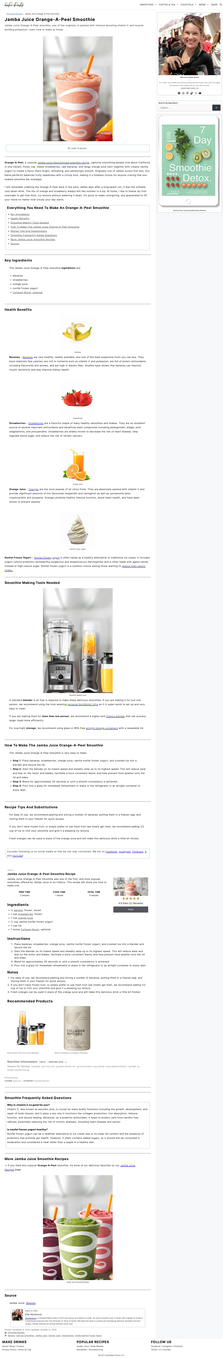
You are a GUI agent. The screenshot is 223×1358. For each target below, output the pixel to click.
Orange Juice (54, 1335)
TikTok (154, 1349)
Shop (214, 4)
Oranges (34, 489)
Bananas (28, 357)
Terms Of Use (24, 1349)
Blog (12, 1346)
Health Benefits (20, 218)
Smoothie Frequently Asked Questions (34, 235)
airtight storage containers (102, 728)
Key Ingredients (20, 214)
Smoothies (146, 4)
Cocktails (187, 4)
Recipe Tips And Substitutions (29, 231)
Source (15, 243)
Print (130, 909)
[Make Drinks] (14, 4)
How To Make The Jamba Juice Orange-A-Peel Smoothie (45, 226)
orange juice (25, 918)
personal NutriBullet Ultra (82, 704)
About (5, 1346)
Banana (11, 1335)
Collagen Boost (30, 929)
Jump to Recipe (78, 148)
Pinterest (137, 851)
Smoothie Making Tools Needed (30, 222)
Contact (20, 1346)
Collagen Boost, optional (28, 292)
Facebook (111, 851)
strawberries (25, 914)
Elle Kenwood (30, 1318)
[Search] (216, 108)
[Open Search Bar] (221, 4)
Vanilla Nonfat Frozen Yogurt (88, 1335)
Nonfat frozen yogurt (47, 557)
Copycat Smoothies (25, 1335)
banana (18, 910)
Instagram (125, 851)
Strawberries (36, 423)
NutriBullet (82, 1349)
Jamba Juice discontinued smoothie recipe (63, 162)
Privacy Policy (9, 1349)
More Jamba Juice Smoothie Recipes (33, 239)
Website (31, 1303)
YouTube (17, 855)
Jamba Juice (41, 1335)
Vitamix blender (115, 716)
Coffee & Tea (167, 4)
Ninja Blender (97, 1346)
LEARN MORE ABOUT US (190, 88)
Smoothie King (96, 1349)
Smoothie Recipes (15, 14)
